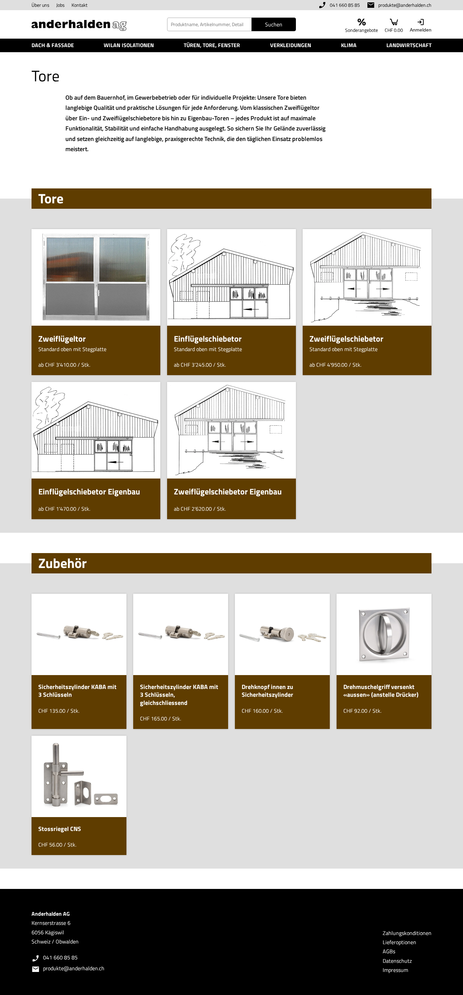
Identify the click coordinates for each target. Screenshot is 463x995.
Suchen (273, 24)
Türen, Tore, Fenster (212, 45)
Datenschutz (397, 961)
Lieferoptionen (399, 942)
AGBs (389, 951)
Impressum (395, 970)
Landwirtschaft (408, 45)
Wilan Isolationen (129, 45)
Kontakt (79, 4)
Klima (349, 45)
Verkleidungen (290, 45)
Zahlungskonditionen (407, 933)
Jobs (60, 4)
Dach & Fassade (53, 45)
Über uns (40, 4)
